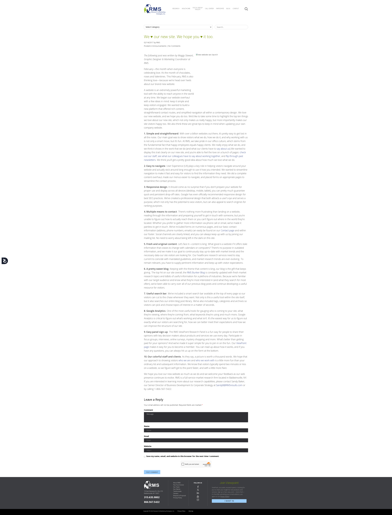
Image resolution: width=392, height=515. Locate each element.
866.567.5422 (152, 502)
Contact (236, 8)
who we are (185, 360)
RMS (154, 11)
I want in (229, 500)
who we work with (205, 360)
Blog (228, 8)
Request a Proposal (179, 495)
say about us (223, 148)
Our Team (176, 487)
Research (176, 8)
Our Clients (176, 489)
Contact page (227, 230)
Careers (175, 493)
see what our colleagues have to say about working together (189, 156)
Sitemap (191, 511)
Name (146, 426)
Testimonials (177, 491)
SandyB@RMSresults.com (229, 385)
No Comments (174, 46)
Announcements (159, 46)
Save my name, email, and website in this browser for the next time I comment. (182, 456)
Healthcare (186, 8)
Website (147, 446)
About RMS (177, 483)
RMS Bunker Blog (196, 272)
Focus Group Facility (198, 8)
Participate (220, 8)
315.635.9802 (152, 497)
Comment (148, 410)
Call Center (209, 8)
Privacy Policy (177, 498)
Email (146, 436)
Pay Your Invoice (178, 485)
